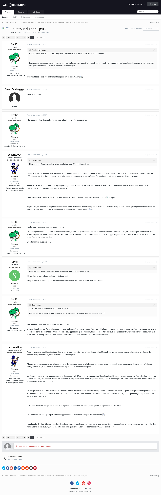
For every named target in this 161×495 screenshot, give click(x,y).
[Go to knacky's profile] (5, 28)
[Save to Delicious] (19, 468)
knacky (15, 32)
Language (74, 488)
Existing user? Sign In (136, 4)
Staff (14, 17)
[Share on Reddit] (23, 468)
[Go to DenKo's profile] (14, 58)
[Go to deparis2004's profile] (14, 168)
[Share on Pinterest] (35, 468)
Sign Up (153, 4)
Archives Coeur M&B (41, 32)
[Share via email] (31, 468)
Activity (21, 12)
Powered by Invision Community (80, 491)
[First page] (3, 37)
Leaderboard (39, 17)
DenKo (14, 44)
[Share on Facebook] (7, 468)
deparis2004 (15, 154)
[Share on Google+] (11, 468)
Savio (15, 261)
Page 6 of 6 (40, 37)
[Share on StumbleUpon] (27, 468)
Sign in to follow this (134, 28)
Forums (5, 17)
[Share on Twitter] (3, 468)
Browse (8, 12)
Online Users (25, 17)
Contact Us (86, 488)
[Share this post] (156, 44)
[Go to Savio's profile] (14, 275)
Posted (37, 44)
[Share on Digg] (15, 468)
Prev (8, 37)
